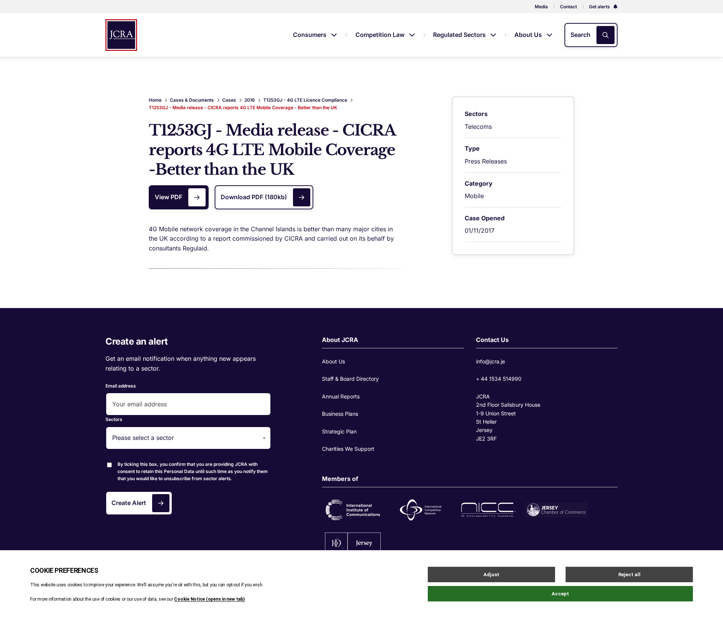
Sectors (113, 419)
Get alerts (600, 6)
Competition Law (380, 34)
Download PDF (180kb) (254, 197)
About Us (528, 34)
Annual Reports (341, 396)
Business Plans (340, 413)
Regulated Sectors (460, 34)
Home (155, 100)
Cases (229, 100)
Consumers (310, 34)
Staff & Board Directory (350, 378)
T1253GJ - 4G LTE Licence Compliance (305, 100)
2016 (249, 100)
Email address (120, 386)
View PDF (168, 197)
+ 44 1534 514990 (499, 378)
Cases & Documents (192, 100)
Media (541, 6)
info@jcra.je (490, 361)
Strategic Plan (339, 431)
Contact (568, 6)
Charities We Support (348, 449)
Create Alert (128, 503)
